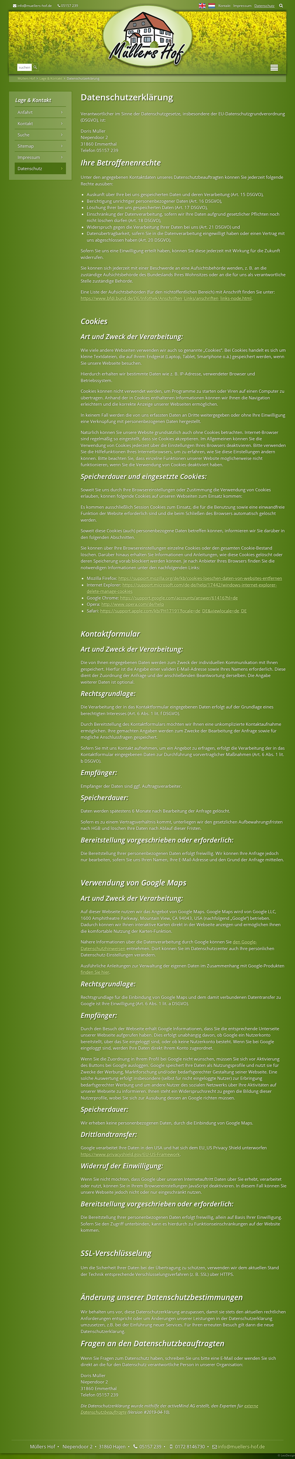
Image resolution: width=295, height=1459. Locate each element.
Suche (23, 135)
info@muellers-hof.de (34, 5)
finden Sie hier (95, 972)
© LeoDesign (286, 1455)
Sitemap (26, 146)
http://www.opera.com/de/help (132, 604)
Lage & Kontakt (50, 78)
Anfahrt (25, 112)
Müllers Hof (26, 78)
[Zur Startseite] (147, 36)
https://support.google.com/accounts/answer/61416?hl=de (179, 598)
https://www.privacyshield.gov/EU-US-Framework (130, 1154)
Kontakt (224, 5)
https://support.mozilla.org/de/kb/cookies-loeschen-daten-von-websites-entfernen (200, 578)
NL (211, 5)
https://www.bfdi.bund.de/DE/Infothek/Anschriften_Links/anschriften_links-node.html (166, 298)
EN (202, 5)
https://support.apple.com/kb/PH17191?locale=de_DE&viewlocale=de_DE (173, 611)
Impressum (242, 5)
